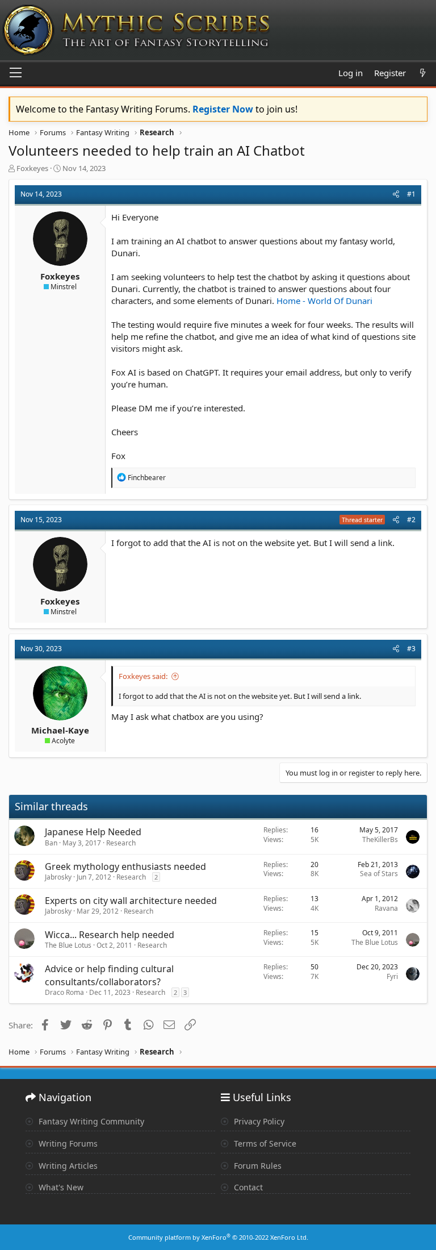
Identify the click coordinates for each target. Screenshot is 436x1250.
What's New (59, 1187)
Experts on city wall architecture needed (131, 900)
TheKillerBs (380, 839)
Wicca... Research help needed (109, 934)
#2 (411, 519)
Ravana (386, 908)
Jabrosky (58, 877)
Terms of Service (264, 1143)
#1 (411, 194)
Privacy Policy (258, 1121)
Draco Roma (64, 992)
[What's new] (423, 73)
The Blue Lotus (68, 945)
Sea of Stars (379, 873)
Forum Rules (257, 1165)
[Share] (396, 194)
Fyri (392, 976)
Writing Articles (67, 1165)
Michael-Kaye (60, 730)
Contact (247, 1187)
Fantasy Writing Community (90, 1121)
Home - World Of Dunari (324, 300)
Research (121, 843)
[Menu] (15, 73)
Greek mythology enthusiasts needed (125, 866)
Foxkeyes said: (143, 676)
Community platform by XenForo (218, 1237)
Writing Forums (67, 1143)
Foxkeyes (32, 168)
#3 (411, 648)
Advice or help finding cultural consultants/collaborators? (109, 975)
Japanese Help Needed (93, 832)
